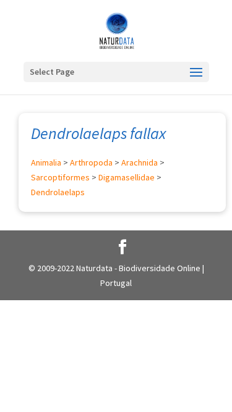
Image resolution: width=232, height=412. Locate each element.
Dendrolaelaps (58, 192)
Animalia (46, 162)
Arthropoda (91, 162)
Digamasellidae (126, 177)
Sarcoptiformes (60, 177)
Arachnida (139, 162)
